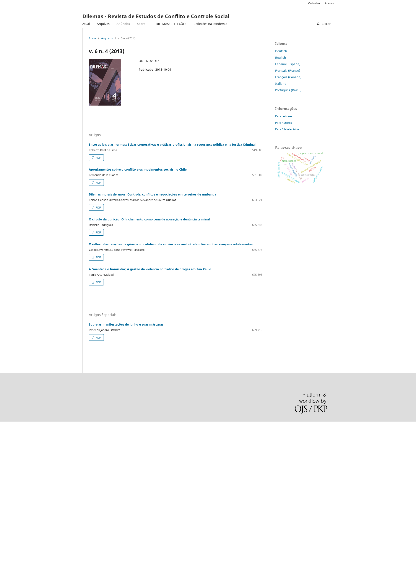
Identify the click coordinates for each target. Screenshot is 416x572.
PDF (98, 158)
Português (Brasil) (288, 90)
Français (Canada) (288, 77)
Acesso (329, 3)
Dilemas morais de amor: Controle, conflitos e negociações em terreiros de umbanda (152, 194)
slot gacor (7, 463)
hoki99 (5, 537)
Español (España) (287, 64)
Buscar (325, 24)
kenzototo (7, 449)
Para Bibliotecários (287, 129)
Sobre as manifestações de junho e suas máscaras (126, 324)
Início (92, 38)
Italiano (280, 83)
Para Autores (283, 123)
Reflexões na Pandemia (210, 24)
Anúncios (123, 24)
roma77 (5, 508)
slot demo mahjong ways (18, 427)
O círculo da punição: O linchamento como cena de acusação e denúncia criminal (149, 219)
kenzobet (6, 434)
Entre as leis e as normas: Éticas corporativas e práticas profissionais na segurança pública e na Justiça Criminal (172, 144)
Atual (86, 24)
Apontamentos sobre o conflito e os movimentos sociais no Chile (138, 169)
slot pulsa (7, 493)
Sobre (141, 24)
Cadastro (314, 3)
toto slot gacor (10, 522)
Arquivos (103, 24)
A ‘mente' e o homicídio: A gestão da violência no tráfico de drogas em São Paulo (150, 269)
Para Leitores (283, 116)
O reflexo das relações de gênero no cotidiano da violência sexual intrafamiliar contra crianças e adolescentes (171, 244)
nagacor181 (8, 500)
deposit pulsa (10, 471)
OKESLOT (6, 441)
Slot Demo (7, 486)
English (280, 57)
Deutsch (281, 51)
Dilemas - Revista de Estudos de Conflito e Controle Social (155, 16)
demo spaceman (12, 530)
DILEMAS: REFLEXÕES (171, 24)
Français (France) (287, 70)
